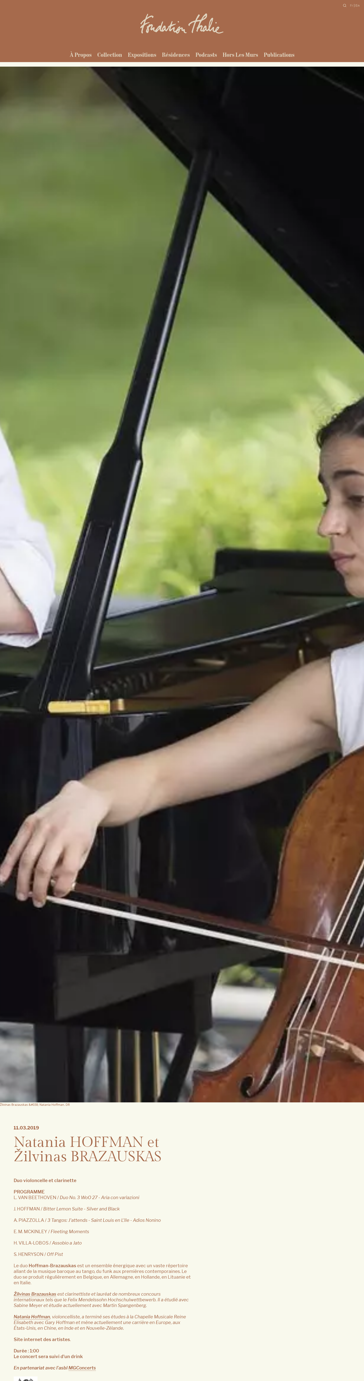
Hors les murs (240, 54)
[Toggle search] (345, 5)
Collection (109, 54)
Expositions (142, 54)
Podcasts (206, 54)
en (357, 5)
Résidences (176, 54)
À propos (81, 54)
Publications (279, 54)
